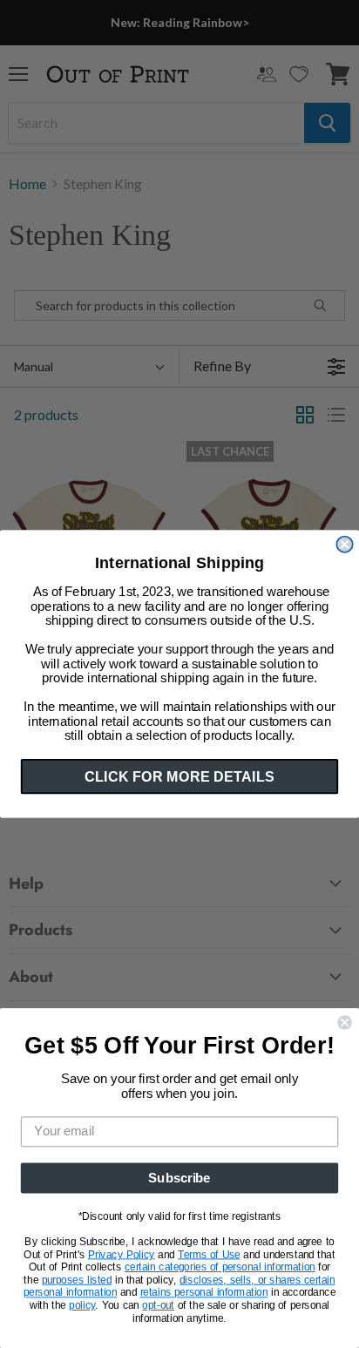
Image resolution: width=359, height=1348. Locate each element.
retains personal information (204, 1293)
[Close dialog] (344, 544)
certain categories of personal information (220, 1267)
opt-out (158, 1305)
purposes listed (77, 1280)
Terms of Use (209, 1255)
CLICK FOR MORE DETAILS (179, 776)
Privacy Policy (121, 1255)
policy (82, 1305)
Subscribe (179, 1178)
